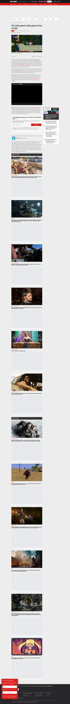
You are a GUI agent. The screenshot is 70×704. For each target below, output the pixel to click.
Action (16, 22)
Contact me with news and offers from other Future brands (10, 689)
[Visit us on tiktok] (46, 1)
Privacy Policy (13, 696)
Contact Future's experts (27, 693)
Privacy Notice (14, 128)
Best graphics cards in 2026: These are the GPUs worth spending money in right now (51, 122)
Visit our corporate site (48, 686)
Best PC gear (20, 19)
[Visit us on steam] (34, 1)
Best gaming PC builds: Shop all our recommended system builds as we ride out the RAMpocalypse (51, 128)
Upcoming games (41, 19)
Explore (55, 4)
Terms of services (24, 127)
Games (15, 4)
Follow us (34, 56)
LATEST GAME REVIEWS (55, 109)
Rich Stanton (18, 30)
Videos (45, 4)
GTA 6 (26, 19)
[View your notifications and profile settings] (57, 2)
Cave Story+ (20, 22)
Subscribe (49, 1)
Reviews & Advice (34, 4)
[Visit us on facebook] (36, 1)
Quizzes (53, 19)
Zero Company (32, 19)
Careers (48, 695)
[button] (59, 1)
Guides (41, 4)
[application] (26, 94)
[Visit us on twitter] (37, 1)
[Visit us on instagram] (39, 1)
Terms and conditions (38, 693)
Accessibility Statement (39, 695)
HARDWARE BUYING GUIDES (47, 109)
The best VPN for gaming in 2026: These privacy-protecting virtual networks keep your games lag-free (52, 116)
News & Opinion (26, 4)
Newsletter (50, 4)
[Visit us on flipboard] (44, 1)
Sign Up (9, 692)
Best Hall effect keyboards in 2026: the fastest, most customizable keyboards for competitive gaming (51, 141)
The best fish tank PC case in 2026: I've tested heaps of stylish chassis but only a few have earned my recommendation (51, 134)
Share (14, 56)
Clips (48, 19)
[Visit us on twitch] (42, 1)
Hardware (20, 4)
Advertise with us (26, 695)
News (13, 30)
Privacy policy (49, 693)
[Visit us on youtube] (41, 1)
